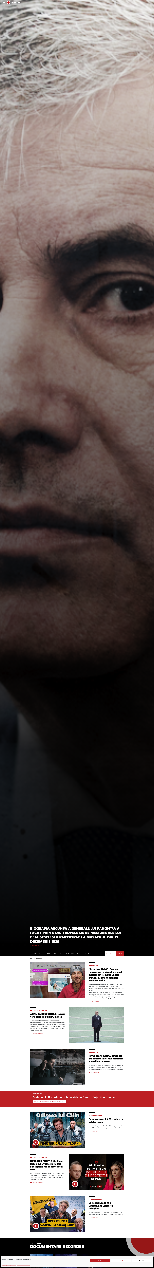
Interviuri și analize (38, 1011)
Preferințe (141, 1260)
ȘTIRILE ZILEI (70, 953)
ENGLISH (91, 953)
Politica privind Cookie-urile (9, 1265)
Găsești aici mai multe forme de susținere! (48, 1101)
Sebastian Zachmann (38, 1033)
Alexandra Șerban (37, 945)
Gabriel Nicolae (95, 1072)
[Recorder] (14, 2)
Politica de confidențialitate (23, 1265)
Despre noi (110, 953)
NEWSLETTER (81, 953)
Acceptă (100, 1260)
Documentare (35, 953)
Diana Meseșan (95, 1001)
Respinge (120, 1260)
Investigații (47, 953)
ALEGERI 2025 (58, 953)
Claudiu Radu (95, 1131)
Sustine (120, 953)
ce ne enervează (95, 1116)
